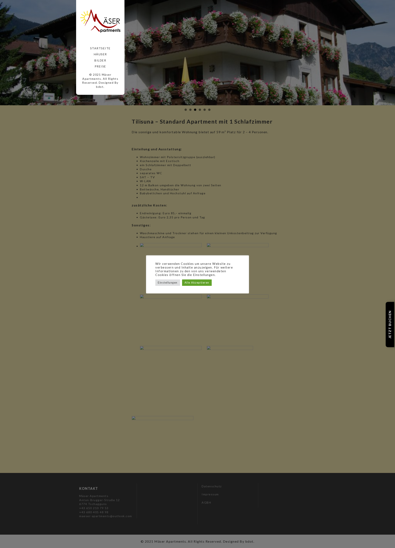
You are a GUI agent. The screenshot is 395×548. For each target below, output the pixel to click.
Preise (100, 66)
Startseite (100, 48)
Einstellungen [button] (168, 282)
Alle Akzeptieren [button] (197, 282)
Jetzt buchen (390, 324)
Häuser (100, 54)
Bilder (100, 60)
